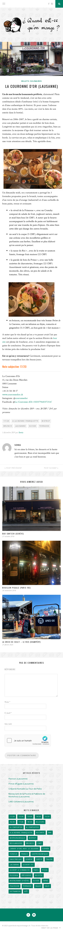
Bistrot (46, 421)
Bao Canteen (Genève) (13, 533)
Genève (29, 859)
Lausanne (20, 426)
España (45, 849)
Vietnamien (15, 891)
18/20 (29, 822)
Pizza (44, 870)
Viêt (26, 891)
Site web (8, 724)
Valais (38, 886)
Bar (50, 832)
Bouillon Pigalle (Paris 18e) (16, 588)
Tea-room (14, 886)
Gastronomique (40, 854)
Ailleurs (40, 822)
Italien (49, 859)
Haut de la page (50, 928)
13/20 (29, 816)
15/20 (47, 816)
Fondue (13, 854)
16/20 (12, 822)
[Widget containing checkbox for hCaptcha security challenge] (28, 740)
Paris (36, 870)
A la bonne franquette (26, 421)
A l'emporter (16, 827)
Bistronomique (17, 838)
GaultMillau (16, 859)
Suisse (32, 426)
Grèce (39, 859)
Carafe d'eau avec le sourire (24, 849)
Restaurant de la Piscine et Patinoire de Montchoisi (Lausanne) (27, 795)
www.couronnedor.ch (12, 394)
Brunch (8, 426)
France (24, 854)
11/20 (12, 816)
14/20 (38, 816)
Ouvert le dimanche (20, 870)
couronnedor (21, 398)
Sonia (21, 432)
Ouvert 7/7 (28, 865)
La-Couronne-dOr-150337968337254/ (33, 402)
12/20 (21, 816)
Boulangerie (16, 843)
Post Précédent (14, 468)
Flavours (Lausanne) (18, 778)
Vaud (47, 886)
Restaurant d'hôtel (19, 881)
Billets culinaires (31, 81)
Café (39, 843)
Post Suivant (50, 468)
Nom (7, 702)
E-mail (8, 713)
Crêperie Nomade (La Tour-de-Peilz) (25, 788)
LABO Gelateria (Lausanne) (21, 801)
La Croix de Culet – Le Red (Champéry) (21, 642)
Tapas (45, 881)
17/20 (6, 421)
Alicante (40, 832)
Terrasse (44, 426)
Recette (39, 875)
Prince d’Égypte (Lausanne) (21, 783)
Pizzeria (14, 875)
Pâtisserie (26, 875)
